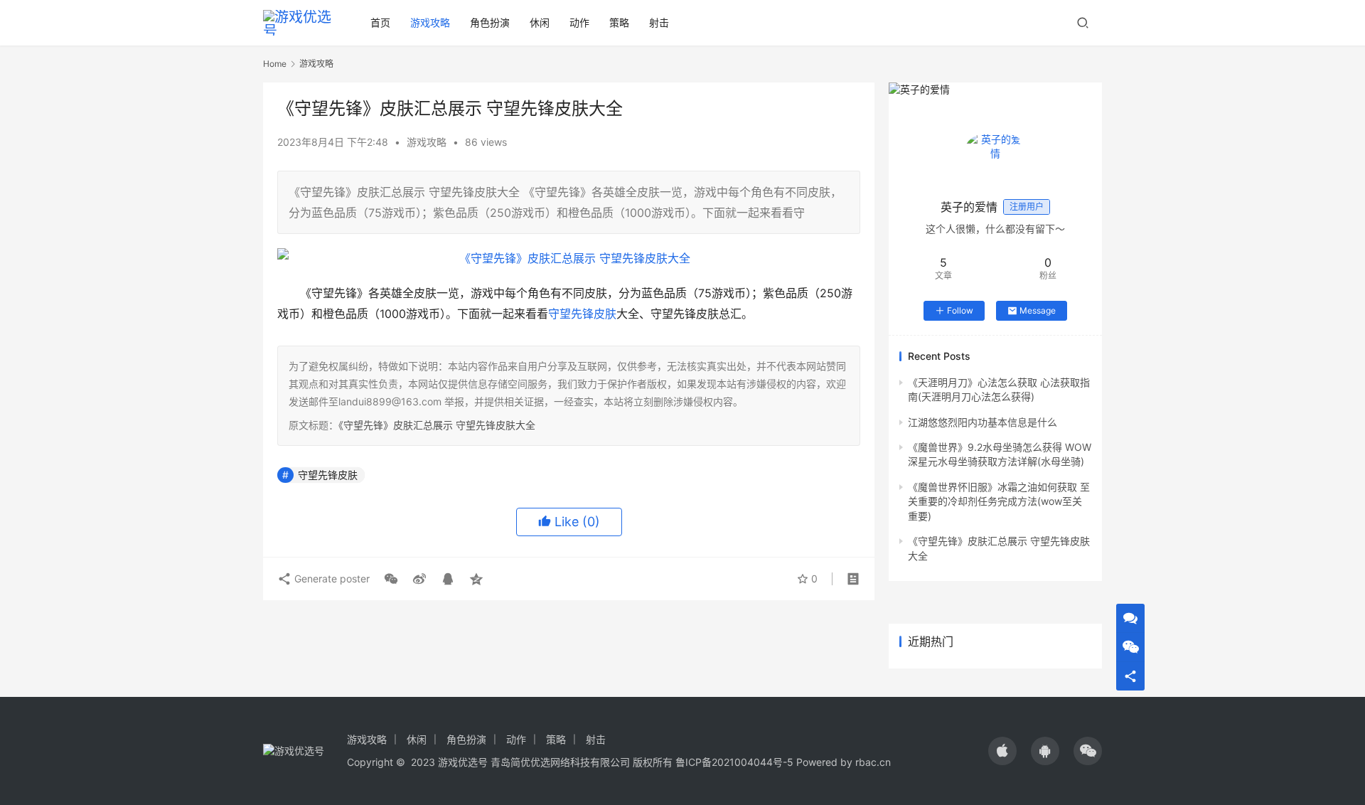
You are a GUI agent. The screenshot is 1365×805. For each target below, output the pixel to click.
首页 (380, 22)
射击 (659, 22)
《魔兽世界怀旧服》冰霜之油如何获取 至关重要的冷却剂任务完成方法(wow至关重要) (999, 501)
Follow (960, 310)
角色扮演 (490, 22)
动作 (579, 22)
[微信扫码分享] (391, 579)
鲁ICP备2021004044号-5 (734, 762)
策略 (619, 22)
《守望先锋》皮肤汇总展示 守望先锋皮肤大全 (436, 425)
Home (275, 63)
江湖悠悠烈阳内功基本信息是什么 (982, 422)
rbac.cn (873, 762)
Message (1037, 310)
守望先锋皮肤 (582, 313)
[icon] (1002, 751)
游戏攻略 (430, 22)
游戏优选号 (463, 762)
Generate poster (330, 578)
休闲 (540, 22)
